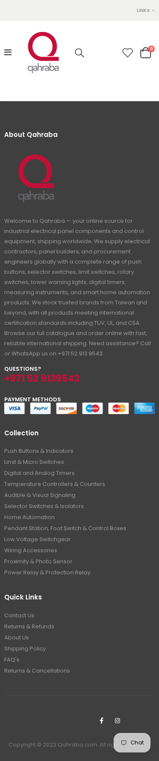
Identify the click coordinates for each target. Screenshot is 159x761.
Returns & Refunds (29, 626)
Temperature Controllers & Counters (54, 484)
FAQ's (12, 660)
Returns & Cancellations (37, 671)
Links (143, 10)
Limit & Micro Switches (34, 462)
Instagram (117, 720)
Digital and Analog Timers (39, 473)
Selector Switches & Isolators (44, 506)
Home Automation (29, 517)
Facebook (101, 720)
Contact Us (19, 615)
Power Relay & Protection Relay (47, 572)
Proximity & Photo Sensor (38, 561)
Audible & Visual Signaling (39, 495)
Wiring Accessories (30, 550)
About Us (16, 637)
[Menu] (7, 52)
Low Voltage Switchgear (37, 539)
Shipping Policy (25, 649)
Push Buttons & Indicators (38, 451)
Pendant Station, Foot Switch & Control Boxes (65, 528)
